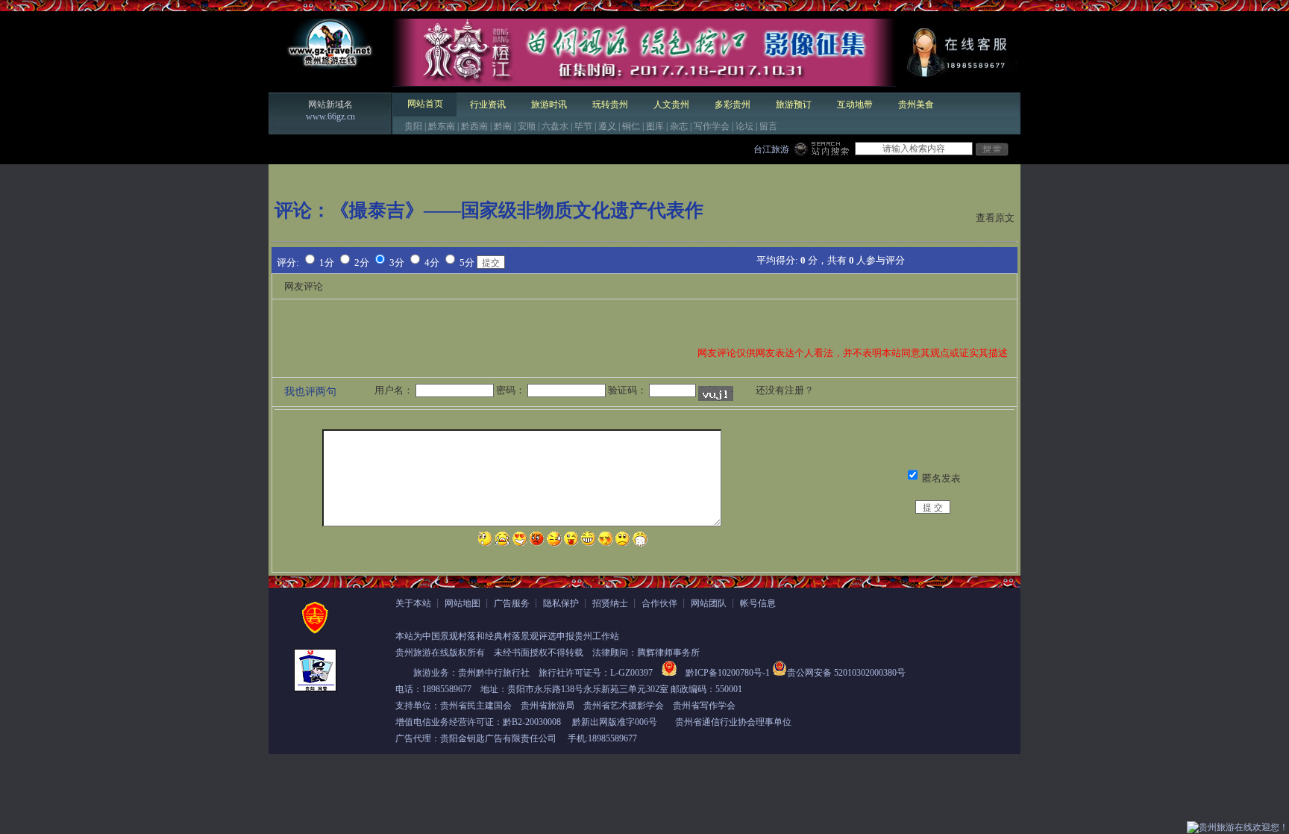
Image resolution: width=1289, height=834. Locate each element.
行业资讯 (488, 104)
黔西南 (474, 126)
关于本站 (413, 603)
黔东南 (441, 126)
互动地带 (855, 104)
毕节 (583, 126)
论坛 (744, 126)
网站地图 (462, 603)
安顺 (527, 126)
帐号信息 (758, 603)
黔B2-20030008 (532, 722)
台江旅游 (771, 149)
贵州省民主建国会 (476, 705)
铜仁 (631, 126)
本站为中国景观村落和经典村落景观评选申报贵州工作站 (507, 636)
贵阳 (413, 126)
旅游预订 (794, 104)
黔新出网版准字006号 (614, 722)
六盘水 (555, 126)
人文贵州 (671, 104)
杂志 (679, 126)
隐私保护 (561, 603)
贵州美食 (916, 104)
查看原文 (995, 217)
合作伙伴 (659, 603)
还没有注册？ (785, 390)
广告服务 (512, 603)
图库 (655, 126)
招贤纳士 (610, 603)
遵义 (607, 126)
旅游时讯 (549, 104)
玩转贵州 (610, 104)
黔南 (503, 126)
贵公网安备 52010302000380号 (846, 672)
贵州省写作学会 (704, 705)
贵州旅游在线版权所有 (440, 652)
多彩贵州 (732, 104)
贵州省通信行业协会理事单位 (733, 722)
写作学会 (712, 126)
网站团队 (709, 603)
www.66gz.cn (330, 116)
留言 (768, 126)
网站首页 (425, 104)
